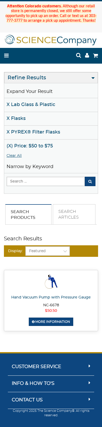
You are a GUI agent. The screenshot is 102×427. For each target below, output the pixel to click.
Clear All (14, 156)
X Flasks (16, 118)
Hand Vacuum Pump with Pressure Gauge (51, 297)
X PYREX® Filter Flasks (33, 132)
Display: (15, 251)
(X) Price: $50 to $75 (30, 146)
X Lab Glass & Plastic (31, 104)
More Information (52, 321)
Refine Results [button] (27, 77)
